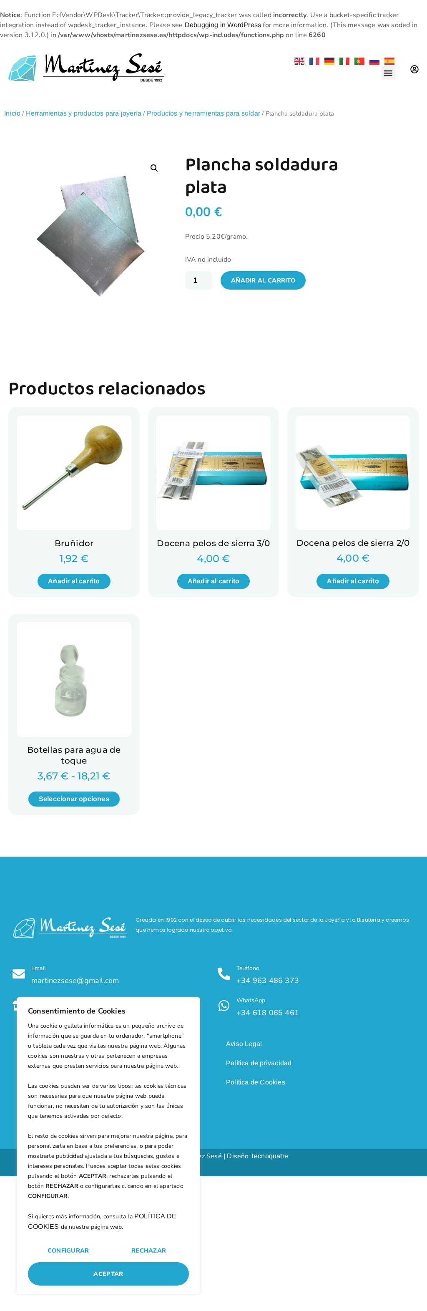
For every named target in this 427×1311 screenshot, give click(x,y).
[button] (388, 73)
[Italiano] (342, 60)
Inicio (12, 113)
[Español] (387, 60)
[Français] (312, 60)
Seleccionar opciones (74, 798)
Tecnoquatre (269, 1156)
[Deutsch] (327, 60)
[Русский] (372, 60)
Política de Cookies (255, 1082)
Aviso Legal (244, 1043)
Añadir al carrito (263, 280)
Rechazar (148, 1250)
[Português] (357, 60)
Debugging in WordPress (223, 24)
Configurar (68, 1250)
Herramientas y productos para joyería (83, 113)
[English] (297, 60)
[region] (108, 1145)
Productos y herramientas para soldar (203, 113)
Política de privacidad (258, 1062)
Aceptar (108, 1274)
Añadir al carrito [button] (74, 581)
